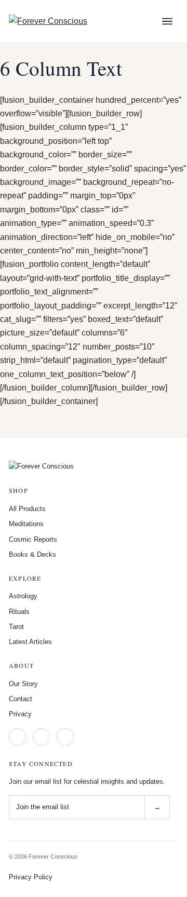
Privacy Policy (30, 877)
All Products (27, 509)
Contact (20, 699)
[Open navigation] (167, 21)
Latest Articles (30, 642)
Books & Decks (32, 554)
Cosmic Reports (33, 539)
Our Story (23, 684)
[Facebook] (41, 737)
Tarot (16, 627)
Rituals (19, 611)
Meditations (26, 524)
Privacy (20, 714)
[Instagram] (17, 737)
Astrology (23, 596)
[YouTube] (65, 737)
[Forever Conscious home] (71, 21)
